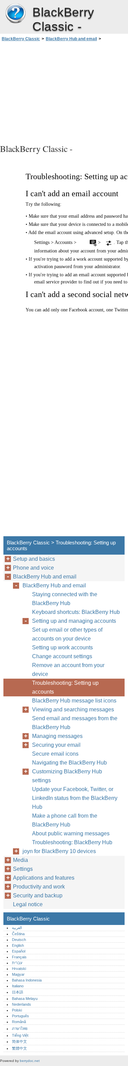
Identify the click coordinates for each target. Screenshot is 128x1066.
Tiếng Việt (20, 1035)
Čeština (18, 934)
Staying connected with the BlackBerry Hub (64, 598)
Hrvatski (19, 969)
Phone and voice (33, 568)
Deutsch (19, 940)
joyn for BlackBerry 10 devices (59, 851)
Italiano (18, 986)
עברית (17, 963)
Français (19, 957)
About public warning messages (71, 833)
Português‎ (20, 1016)
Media (20, 860)
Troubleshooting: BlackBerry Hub (72, 842)
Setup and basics (34, 559)
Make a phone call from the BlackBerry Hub (64, 820)
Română (19, 1022)
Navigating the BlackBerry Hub (69, 763)
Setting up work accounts (62, 647)
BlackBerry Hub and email (71, 38)
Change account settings (62, 656)
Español (18, 951)
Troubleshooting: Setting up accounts (65, 687)
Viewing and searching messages (73, 709)
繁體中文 (19, 1048)
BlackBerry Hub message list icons (74, 701)
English (18, 945)
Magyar (18, 974)
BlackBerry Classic (15, 13)
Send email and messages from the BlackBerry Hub (74, 722)
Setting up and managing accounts (74, 621)
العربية (17, 928)
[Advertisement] (64, 91)
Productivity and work (39, 887)
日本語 (17, 992)
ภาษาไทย (20, 1028)
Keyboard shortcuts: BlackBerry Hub (76, 612)
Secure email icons (55, 754)
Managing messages (57, 736)
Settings (23, 869)
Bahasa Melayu (25, 999)
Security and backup (37, 895)
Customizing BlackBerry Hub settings (67, 776)
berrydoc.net (30, 1061)
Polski (17, 1010)
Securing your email (56, 745)
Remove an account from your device (68, 669)
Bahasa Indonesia (27, 980)
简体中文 (19, 1041)
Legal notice (28, 904)
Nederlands (21, 1004)
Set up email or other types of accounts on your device (67, 634)
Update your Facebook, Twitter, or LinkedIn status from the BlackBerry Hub (74, 798)
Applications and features (43, 878)
